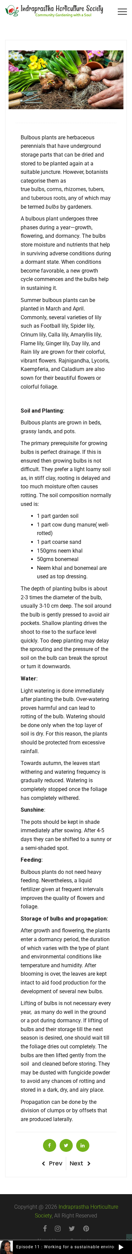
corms (54, 189)
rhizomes (75, 189)
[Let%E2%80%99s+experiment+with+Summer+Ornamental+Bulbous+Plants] (66, 1145)
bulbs (37, 189)
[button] (121, 1247)
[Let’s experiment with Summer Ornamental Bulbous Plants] (49, 1145)
